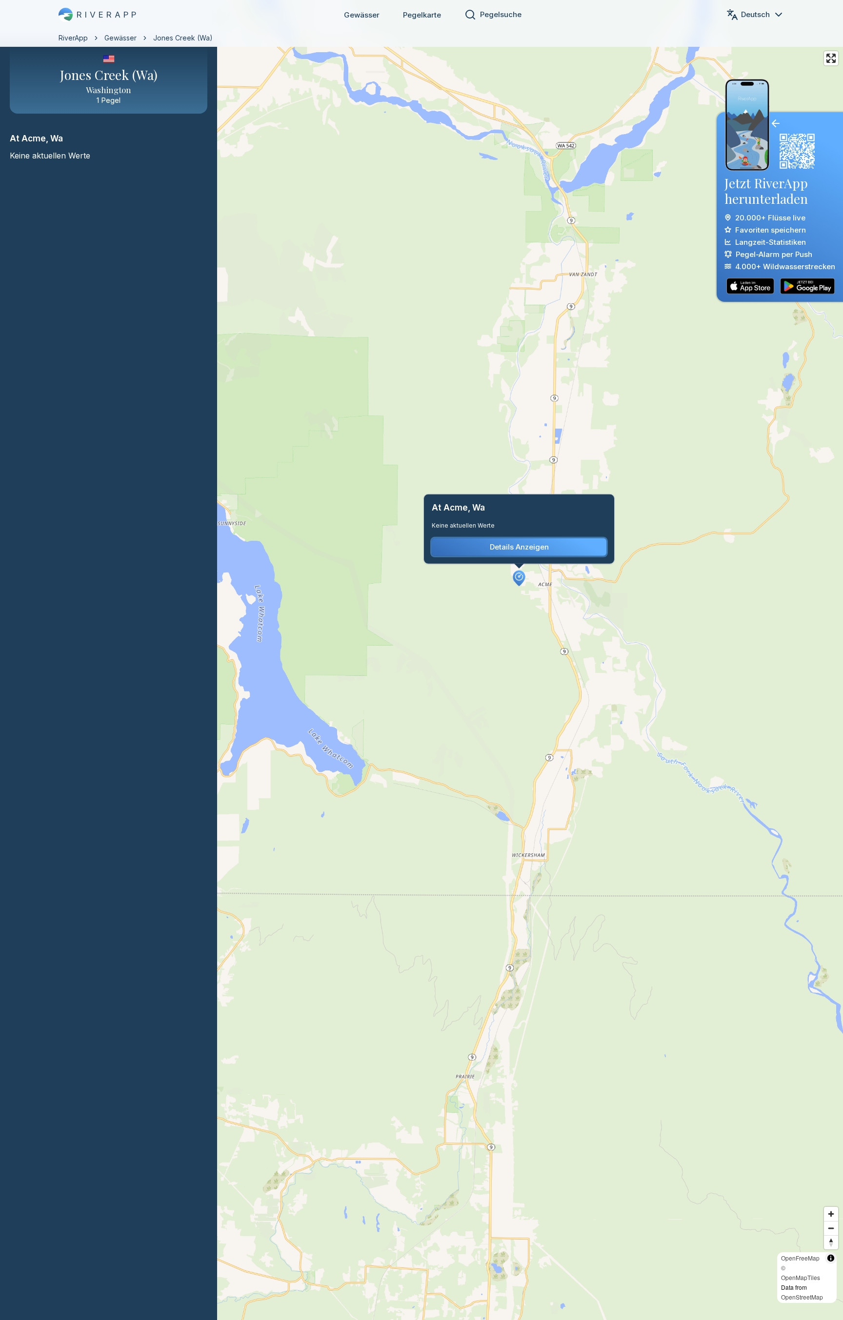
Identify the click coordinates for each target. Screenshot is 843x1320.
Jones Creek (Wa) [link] (183, 38)
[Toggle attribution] (831, 1258)
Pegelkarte (422, 15)
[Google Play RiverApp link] (807, 286)
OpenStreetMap (802, 1297)
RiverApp (73, 38)
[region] (421, 660)
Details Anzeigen (519, 547)
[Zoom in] (831, 1214)
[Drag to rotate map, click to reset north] (831, 1242)
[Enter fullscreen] (831, 58)
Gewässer (362, 15)
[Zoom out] (831, 1228)
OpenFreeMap (800, 1258)
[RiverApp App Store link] (750, 286)
